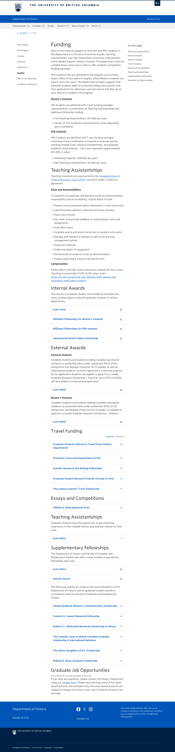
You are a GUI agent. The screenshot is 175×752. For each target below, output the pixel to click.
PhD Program (23, 50)
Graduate (37, 26)
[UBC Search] (157, 3)
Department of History (25, 19)
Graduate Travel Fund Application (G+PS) (77, 458)
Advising (21, 62)
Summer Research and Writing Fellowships (77, 468)
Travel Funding (134, 64)
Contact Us (83, 718)
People (51, 26)
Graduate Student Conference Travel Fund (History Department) (82, 446)
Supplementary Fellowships (140, 76)
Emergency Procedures (21, 748)
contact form (69, 682)
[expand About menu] (100, 25)
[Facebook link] (79, 710)
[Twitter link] (85, 710)
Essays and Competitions (139, 68)
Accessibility (58, 748)
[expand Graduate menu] (44, 25)
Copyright (48, 748)
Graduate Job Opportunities (140, 80)
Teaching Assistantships (138, 52)
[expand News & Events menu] (88, 25)
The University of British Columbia (18, 7)
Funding (20, 73)
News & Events (78, 26)
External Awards (135, 60)
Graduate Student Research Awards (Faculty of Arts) (83, 478)
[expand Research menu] (68, 25)
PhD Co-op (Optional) (27, 79)
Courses (20, 56)
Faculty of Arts (153, 19)
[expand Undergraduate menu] (29, 25)
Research (61, 26)
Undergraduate (19, 26)
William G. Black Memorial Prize (71, 507)
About (94, 26)
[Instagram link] (91, 710)
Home (14, 32)
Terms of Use (37, 748)
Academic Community (27, 84)
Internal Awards (135, 56)
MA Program (22, 45)
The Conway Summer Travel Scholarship (76, 488)
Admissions (22, 67)
